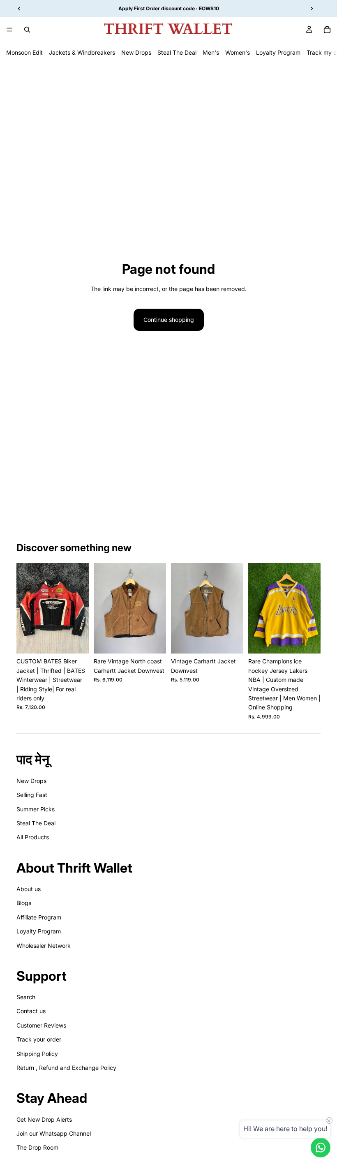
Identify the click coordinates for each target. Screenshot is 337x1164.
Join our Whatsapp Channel (53, 1133)
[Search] (27, 30)
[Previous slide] (25, 608)
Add (160, 640)
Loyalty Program (278, 52)
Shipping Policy (37, 1053)
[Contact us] (320, 1147)
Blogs (23, 902)
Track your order (38, 1039)
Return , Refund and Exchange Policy (66, 1067)
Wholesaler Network (43, 945)
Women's (237, 52)
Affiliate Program (38, 917)
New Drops (136, 52)
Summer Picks (35, 809)
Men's (211, 52)
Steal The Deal (176, 52)
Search (25, 996)
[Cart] (327, 30)
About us (28, 888)
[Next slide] (80, 608)
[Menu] (9, 29)
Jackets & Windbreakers (82, 52)
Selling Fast (31, 794)
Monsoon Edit (24, 52)
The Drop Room (37, 1147)
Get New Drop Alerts (44, 1119)
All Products (32, 837)
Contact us (31, 1010)
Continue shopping (168, 319)
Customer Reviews (41, 1025)
